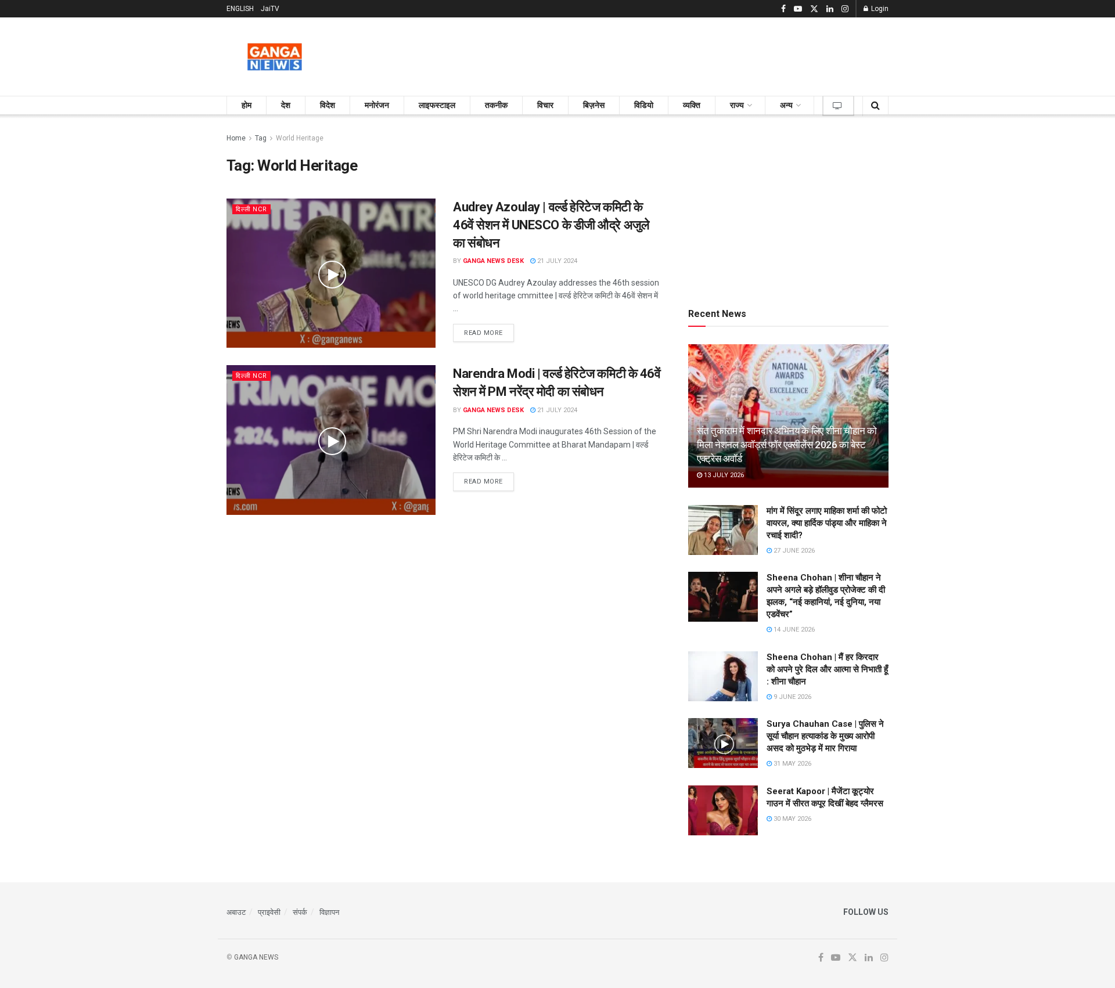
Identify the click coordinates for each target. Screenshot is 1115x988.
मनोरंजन (377, 105)
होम (246, 105)
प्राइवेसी (269, 912)
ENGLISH (240, 9)
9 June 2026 (791, 697)
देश (285, 105)
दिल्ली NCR (251, 209)
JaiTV (270, 9)
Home (236, 138)
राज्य (737, 105)
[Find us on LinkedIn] (829, 9)
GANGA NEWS (256, 957)
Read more (489, 333)
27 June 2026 (793, 550)
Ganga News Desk (493, 261)
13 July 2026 (723, 475)
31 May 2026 (791, 763)
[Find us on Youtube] (798, 9)
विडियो (643, 105)
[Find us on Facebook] (783, 9)
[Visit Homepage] (274, 56)
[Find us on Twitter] (814, 9)
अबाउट (236, 912)
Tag (261, 138)
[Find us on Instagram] (844, 9)
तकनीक (496, 105)
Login (879, 9)
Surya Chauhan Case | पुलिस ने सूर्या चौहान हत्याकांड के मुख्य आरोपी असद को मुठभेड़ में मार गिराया (825, 736)
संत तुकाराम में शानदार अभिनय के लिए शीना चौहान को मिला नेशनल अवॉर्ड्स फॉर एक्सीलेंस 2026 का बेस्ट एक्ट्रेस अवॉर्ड (787, 444)
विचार (545, 105)
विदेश (327, 105)
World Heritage (299, 138)
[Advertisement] (677, 54)
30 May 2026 (791, 819)
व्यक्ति (691, 105)
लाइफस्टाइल (437, 105)
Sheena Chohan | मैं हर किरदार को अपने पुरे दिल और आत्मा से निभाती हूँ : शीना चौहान (827, 669)
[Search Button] (875, 105)
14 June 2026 (793, 629)
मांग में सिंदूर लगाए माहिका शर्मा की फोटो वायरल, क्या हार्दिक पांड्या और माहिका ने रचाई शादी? (827, 523)
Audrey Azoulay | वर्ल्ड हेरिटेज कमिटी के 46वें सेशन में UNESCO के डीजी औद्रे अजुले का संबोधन (551, 225)
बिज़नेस (594, 105)
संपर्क (300, 912)
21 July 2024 (556, 261)
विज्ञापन (329, 912)
